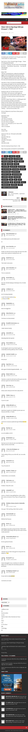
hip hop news (5, 166)
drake (10, 158)
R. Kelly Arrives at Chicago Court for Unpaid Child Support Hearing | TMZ (16, 224)
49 (17, 226)
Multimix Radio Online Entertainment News (10, 617)
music (10, 177)
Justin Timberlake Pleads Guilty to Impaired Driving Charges (13, 639)
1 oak (6, 156)
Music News (17, 177)
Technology (4, 628)
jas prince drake (6, 171)
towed (20, 184)
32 (12, 32)
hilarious (10, 164)
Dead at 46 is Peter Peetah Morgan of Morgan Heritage (12, 642)
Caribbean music (5, 609)
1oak (18, 156)
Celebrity (4, 158)
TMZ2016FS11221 (5, 184)
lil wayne (4, 177)
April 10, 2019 (11, 220)
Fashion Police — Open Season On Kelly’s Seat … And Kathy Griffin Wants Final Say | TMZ (17, 211)
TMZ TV (23, 182)
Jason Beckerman (17, 174)
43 (17, 220)
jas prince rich (15, 171)
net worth (4, 179)
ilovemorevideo (4, 613)
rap (15, 179)
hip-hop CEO (13, 166)
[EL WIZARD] (3, 710)
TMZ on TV (17, 182)
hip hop (16, 164)
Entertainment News (7, 161)
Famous (21, 161)
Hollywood (21, 166)
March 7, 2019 (11, 226)
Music (2, 620)
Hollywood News (6, 169)
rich (20, 179)
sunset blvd (5, 182)
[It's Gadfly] (3, 704)
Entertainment (18, 158)
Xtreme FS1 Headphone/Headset (9, 187)
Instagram (15, 169)
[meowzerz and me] (3, 698)
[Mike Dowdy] (3, 722)
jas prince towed (6, 174)
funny (3, 164)
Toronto (14, 184)
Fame (16, 161)
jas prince (22, 169)
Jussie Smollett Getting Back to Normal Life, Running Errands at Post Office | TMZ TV (17, 218)
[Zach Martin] (3, 716)
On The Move (4, 624)
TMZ (11, 182)
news (11, 179)
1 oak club (12, 156)
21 (18, 213)
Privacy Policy (4, 652)
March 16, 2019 (5, 32)
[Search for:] (14, 22)
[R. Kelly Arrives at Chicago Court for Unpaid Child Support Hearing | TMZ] (4, 224)
